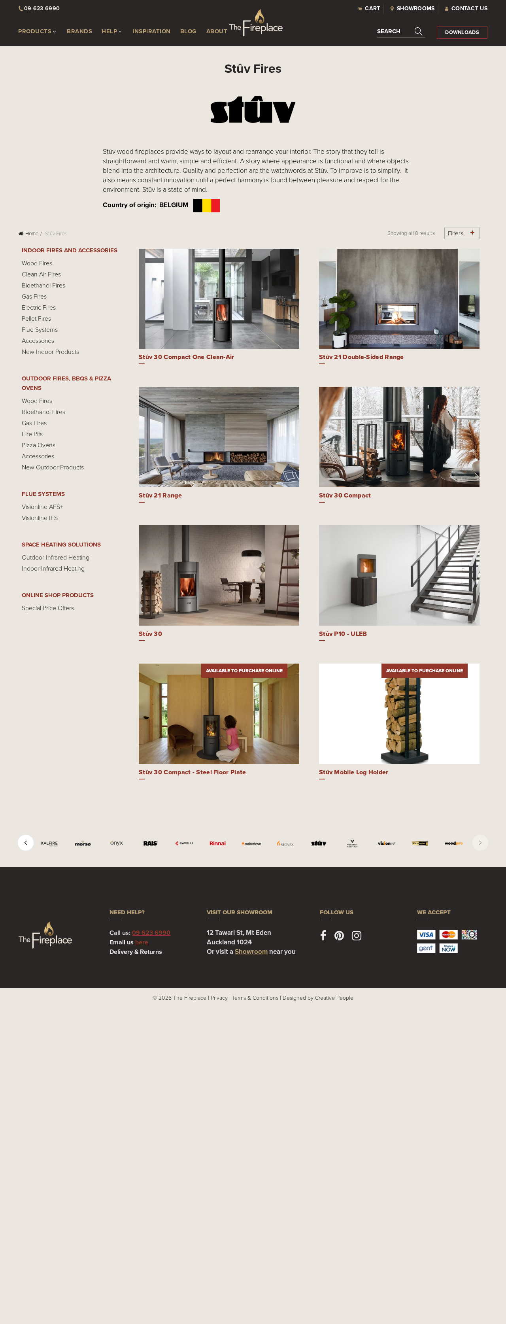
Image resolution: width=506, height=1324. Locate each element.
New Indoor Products (50, 351)
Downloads (462, 32)
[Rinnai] (217, 843)
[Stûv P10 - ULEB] (399, 575)
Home (31, 233)
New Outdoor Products (53, 467)
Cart (372, 8)
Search (388, 31)
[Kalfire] (49, 843)
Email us (129, 942)
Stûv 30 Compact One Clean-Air (186, 356)
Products (34, 31)
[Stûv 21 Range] (219, 437)
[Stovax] (285, 843)
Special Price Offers (48, 607)
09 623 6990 (151, 932)
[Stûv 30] (219, 575)
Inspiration (151, 31)
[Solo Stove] (251, 843)
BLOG (188, 31)
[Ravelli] (184, 843)
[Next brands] (480, 842)
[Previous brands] (25, 842)
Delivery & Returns (136, 951)
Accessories (38, 340)
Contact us (469, 8)
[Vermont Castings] (352, 843)
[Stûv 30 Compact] (399, 437)
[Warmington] (420, 843)
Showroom (251, 952)
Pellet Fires (36, 318)
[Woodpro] (453, 843)
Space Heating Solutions (61, 544)
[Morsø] (82, 843)
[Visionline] (386, 843)
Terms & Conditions (255, 997)
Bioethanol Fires (43, 285)
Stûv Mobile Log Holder (354, 772)
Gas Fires (34, 296)
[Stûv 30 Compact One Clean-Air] (219, 299)
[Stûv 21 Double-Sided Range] (399, 299)
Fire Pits (32, 433)
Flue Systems (40, 329)
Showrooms (416, 8)
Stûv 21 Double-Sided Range (361, 356)
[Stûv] (318, 843)
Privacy (219, 997)
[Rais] (150, 843)
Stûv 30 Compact (345, 495)
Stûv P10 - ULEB (343, 633)
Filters (455, 233)
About (217, 31)
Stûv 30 (150, 633)
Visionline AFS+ (42, 506)
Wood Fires (37, 263)
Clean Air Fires (41, 274)
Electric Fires (39, 307)
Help (109, 31)
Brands (79, 31)
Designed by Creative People (318, 997)
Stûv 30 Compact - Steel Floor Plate (192, 772)
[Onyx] (116, 843)
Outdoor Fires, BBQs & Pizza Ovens (66, 383)
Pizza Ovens (38, 445)
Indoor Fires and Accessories (69, 250)
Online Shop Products (58, 595)
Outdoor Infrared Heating (55, 557)
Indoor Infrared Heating (53, 568)
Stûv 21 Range (160, 495)
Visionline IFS (40, 517)
